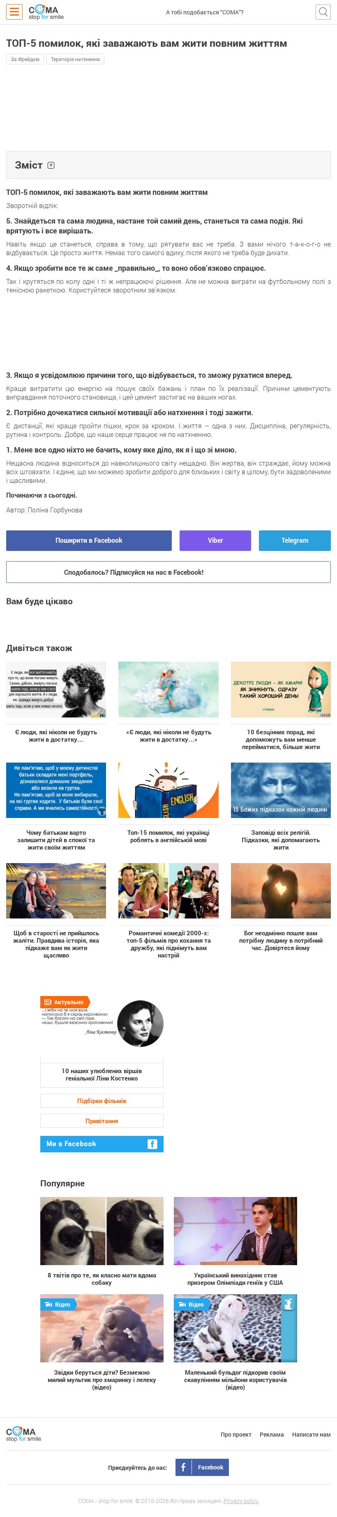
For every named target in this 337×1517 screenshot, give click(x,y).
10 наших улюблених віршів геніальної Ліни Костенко (102, 1074)
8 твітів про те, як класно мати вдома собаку (102, 1278)
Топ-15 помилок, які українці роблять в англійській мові (168, 835)
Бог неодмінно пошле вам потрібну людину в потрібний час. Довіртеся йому (281, 940)
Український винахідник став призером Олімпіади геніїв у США (235, 1278)
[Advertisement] (168, 116)
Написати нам (311, 1434)
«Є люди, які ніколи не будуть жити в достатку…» (168, 735)
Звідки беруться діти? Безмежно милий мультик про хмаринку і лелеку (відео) (102, 1379)
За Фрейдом (25, 59)
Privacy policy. (241, 1501)
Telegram (295, 540)
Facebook (211, 1467)
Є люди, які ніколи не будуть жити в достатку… (56, 735)
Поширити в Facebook (88, 540)
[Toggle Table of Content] (51, 165)
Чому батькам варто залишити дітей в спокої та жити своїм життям (56, 839)
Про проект (236, 1434)
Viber (215, 540)
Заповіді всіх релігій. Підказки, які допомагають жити (281, 839)
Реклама (272, 1434)
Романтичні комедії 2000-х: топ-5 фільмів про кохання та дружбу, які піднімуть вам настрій (169, 944)
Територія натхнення (75, 59)
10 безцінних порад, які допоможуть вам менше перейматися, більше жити (281, 739)
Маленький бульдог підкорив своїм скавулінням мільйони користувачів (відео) (235, 1379)
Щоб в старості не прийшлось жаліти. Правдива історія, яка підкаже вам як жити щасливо (56, 944)
